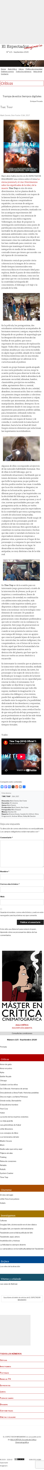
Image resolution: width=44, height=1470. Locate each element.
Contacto (4, 74)
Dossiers (4, 1404)
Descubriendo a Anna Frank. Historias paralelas (19, 1093)
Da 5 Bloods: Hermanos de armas (14, 1089)
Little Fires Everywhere (9, 1199)
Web (2, 897)
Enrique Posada (36, 101)
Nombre (4, 871)
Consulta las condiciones (22, 1033)
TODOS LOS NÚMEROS (11, 1354)
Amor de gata (5, 1064)
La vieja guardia (6, 1121)
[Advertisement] (22, 22)
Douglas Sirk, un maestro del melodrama (16, 1229)
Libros (21, 69)
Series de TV (5, 1379)
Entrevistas (5, 1385)
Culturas (3, 1221)
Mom (2, 1145)
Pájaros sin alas (6, 1153)
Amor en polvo (6, 1068)
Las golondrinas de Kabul (10, 1125)
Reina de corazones (8, 1161)
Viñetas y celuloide (8, 1417)
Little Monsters (6, 1129)
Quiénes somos (7, 71)
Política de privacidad (34, 69)
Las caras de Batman (8, 1284)
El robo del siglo (6, 1195)
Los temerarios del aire (9, 1137)
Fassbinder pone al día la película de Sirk (16, 1233)
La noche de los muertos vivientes (14, 1117)
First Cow (4, 1109)
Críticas (3, 1360)
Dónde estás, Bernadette (10, 1101)
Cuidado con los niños (9, 1085)
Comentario (6, 837)
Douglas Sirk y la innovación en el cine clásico (18, 1225)
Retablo (3, 1165)
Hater (2, 1113)
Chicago (3, 1080)
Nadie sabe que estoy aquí (11, 1149)
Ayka (2, 1072)
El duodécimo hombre (9, 1105)
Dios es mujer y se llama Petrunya (14, 1097)
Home (3, 69)
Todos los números (23, 71)
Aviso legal (37, 71)
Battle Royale (5, 1076)
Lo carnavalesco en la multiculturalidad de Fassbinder (22, 1249)
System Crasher (6, 1173)
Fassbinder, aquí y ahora (10, 1237)
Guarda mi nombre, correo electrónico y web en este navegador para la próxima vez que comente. (22, 914)
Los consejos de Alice (9, 1133)
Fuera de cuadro (6, 1398)
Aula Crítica (12, 69)
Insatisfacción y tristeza (10, 1241)
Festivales (4, 1373)
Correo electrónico (10, 884)
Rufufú (3, 1169)
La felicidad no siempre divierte (13, 1245)
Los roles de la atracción (10, 1266)
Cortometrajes (6, 1411)
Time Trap (4, 1177)
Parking (3, 1157)
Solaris (3, 1203)
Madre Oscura (6, 1141)
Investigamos (5, 1366)
